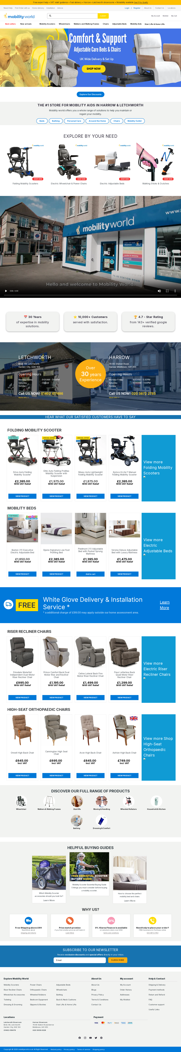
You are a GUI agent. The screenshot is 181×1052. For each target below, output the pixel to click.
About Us (95, 985)
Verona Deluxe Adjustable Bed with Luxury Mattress (124, 551)
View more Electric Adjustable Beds (157, 545)
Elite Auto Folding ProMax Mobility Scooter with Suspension (56, 473)
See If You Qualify (141, 2)
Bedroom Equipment (39, 999)
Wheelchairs (64, 24)
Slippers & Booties (38, 1004)
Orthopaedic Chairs (38, 990)
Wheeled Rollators (38, 995)
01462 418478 (10, 1030)
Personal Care (74, 121)
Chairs (106, 24)
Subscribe (117, 960)
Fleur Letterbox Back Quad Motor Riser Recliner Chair (124, 675)
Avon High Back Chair (90, 753)
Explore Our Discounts (90, 94)
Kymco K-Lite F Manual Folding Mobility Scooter (124, 473)
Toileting (7, 999)
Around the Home (97, 121)
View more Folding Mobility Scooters (157, 467)
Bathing (56, 121)
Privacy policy (69, 1049)
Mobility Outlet (135, 121)
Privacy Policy (97, 995)
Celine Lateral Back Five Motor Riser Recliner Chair (90, 674)
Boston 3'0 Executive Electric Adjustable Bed (22, 551)
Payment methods (157, 990)
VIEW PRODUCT (22, 496)
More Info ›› (23, 397)
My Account (125, 985)
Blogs (93, 990)
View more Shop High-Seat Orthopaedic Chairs (158, 746)
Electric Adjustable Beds (112, 183)
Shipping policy (99, 1049)
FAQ (150, 999)
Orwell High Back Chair (22, 753)
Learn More (49, 900)
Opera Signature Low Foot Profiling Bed (56, 551)
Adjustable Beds (119, 24)
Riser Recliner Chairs (13, 990)
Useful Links (154, 1009)
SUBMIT (103, 16)
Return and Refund (157, 995)
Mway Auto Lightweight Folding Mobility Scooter (90, 473)
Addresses (125, 995)
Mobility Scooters (47, 24)
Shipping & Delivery (157, 985)
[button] (8, 8)
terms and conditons (111, 933)
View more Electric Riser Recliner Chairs (157, 669)
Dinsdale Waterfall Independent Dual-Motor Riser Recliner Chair (22, 675)
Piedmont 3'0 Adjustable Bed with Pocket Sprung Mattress (90, 551)
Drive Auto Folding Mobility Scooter (22, 473)
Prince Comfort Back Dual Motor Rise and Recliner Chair (56, 675)
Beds (42, 121)
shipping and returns (28, 933)
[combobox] (78, 16)
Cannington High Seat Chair (56, 752)
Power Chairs (36, 985)
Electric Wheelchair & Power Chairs (69, 183)
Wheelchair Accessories (14, 995)
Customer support (156, 1004)
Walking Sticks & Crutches (155, 183)
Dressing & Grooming (13, 1004)
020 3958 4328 (39, 1030)
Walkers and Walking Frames (86, 24)
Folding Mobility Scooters (25, 183)
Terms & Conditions (99, 999)
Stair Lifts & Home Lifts (155, 24)
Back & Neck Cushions (66, 999)
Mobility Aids (136, 24)
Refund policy (56, 1049)
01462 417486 (52, 394)
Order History (126, 990)
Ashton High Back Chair (124, 753)
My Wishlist (125, 999)
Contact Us (96, 1004)
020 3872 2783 (144, 394)
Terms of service (83, 1049)
